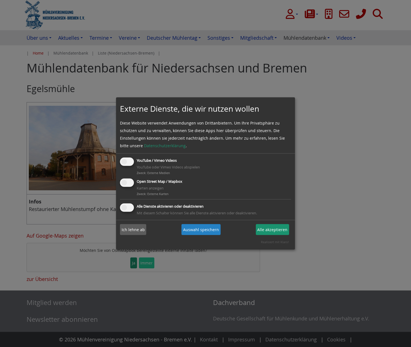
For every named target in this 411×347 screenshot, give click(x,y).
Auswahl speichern (201, 229)
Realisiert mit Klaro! (275, 242)
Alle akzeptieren (272, 229)
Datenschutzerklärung (165, 145)
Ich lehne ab (133, 229)
